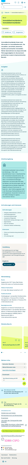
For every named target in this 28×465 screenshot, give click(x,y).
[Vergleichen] (19, 340)
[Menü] (25, 7)
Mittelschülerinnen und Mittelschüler (11, 415)
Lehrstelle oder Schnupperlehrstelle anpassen (11, 421)
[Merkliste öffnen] (15, 2)
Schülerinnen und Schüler (8, 413)
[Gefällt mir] (16, 340)
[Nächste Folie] (25, 352)
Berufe (7, 12)
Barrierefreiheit (5, 458)
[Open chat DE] (24, 383)
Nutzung (14, 458)
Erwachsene (4, 418)
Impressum (4, 455)
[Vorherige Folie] (21, 352)
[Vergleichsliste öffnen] (18, 2)
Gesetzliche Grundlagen (9, 370)
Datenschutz (13, 455)
